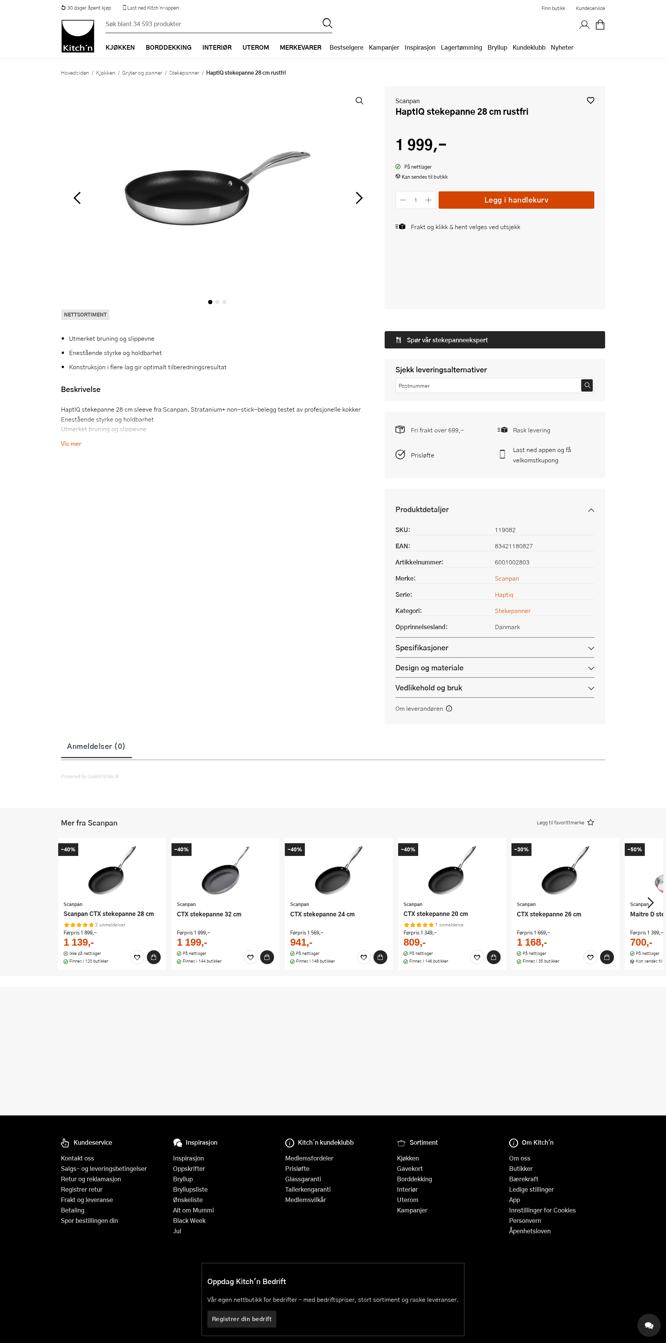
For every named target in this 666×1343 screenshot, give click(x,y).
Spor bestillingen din (89, 1220)
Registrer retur (82, 1189)
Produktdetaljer (422, 509)
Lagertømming (461, 47)
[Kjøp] (154, 957)
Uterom (408, 1199)
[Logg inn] (585, 25)
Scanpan (407, 100)
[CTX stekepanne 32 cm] (225, 870)
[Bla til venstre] (77, 198)
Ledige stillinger (531, 1189)
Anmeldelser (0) (96, 745)
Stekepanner (184, 72)
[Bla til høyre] (358, 198)
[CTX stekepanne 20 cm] (452, 870)
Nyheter (562, 47)
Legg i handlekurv (516, 199)
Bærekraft (523, 1178)
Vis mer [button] (71, 443)
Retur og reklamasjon (91, 1178)
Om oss (519, 1158)
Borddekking (414, 1178)
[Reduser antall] (403, 200)
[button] (590, 100)
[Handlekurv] (600, 25)
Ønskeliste (188, 1199)
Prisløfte (422, 454)
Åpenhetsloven (530, 1230)
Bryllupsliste (190, 1189)
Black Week (189, 1220)
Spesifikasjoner (421, 647)
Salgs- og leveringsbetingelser (104, 1168)
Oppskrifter (189, 1168)
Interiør (407, 1189)
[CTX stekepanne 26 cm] (565, 870)
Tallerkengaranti (308, 1189)
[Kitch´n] (78, 36)
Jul (177, 1230)
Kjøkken (105, 72)
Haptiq (504, 594)
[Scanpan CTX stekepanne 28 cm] (112, 870)
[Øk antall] (429, 200)
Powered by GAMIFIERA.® (90, 776)
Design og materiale (429, 667)
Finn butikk (553, 8)
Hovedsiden (75, 72)
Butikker (521, 1168)
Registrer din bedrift (242, 1319)
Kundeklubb (529, 47)
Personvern (525, 1220)
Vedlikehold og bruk (428, 687)
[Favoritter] (137, 957)
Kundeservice (590, 8)
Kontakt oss (77, 1158)
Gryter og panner (142, 72)
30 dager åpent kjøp (89, 7)
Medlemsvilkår (305, 1199)
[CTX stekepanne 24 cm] (338, 870)
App (514, 1199)
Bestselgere (346, 47)
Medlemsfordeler (309, 1158)
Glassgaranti (303, 1178)
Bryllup (497, 47)
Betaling (72, 1210)
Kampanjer (384, 47)
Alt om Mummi (193, 1210)
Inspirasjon (420, 47)
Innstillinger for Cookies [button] (542, 1210)
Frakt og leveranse (87, 1199)
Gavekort (410, 1168)
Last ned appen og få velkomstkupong (542, 454)
